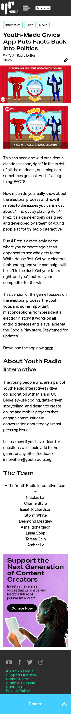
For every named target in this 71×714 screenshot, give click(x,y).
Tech (29, 25)
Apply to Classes (20, 683)
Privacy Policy (18, 690)
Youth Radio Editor (21, 55)
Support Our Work (21, 675)
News (43, 25)
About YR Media (20, 671)
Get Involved (43, 8)
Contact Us (15, 687)
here (49, 348)
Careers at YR (18, 679)
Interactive (13, 25)
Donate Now (22, 608)
